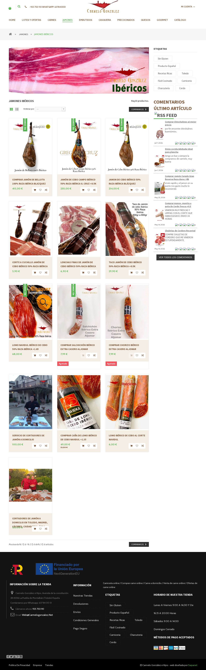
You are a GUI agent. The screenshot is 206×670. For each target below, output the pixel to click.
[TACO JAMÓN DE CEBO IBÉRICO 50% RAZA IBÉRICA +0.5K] (127, 229)
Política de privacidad (19, 665)
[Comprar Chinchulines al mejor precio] (159, 134)
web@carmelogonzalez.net (37, 614)
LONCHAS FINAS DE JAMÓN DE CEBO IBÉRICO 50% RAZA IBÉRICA (78, 264)
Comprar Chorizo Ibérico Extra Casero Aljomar (124, 347)
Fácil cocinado (117, 627)
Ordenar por (28, 109)
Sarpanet (192, 665)
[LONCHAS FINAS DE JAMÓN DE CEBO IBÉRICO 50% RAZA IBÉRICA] (78, 229)
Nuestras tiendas (83, 595)
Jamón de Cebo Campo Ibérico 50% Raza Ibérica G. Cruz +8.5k (78, 181)
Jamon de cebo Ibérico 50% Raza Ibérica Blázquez (125, 181)
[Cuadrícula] (11, 109)
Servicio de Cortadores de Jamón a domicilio (28, 437)
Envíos (77, 612)
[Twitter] (11, 656)
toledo (138, 620)
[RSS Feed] (165, 115)
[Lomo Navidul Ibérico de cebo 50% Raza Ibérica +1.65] (30, 312)
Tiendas (49, 665)
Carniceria (115, 634)
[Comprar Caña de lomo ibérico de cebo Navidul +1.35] (78, 402)
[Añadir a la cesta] (35, 190)
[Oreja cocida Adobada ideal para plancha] (159, 161)
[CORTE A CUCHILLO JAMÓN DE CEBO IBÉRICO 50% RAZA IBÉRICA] (30, 229)
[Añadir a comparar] (46, 190)
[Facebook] (8, 656)
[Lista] (16, 109)
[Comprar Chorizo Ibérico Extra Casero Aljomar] (127, 312)
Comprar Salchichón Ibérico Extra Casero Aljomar (78, 347)
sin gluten (115, 605)
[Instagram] (21, 656)
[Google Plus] (17, 656)
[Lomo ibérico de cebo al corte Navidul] (127, 402)
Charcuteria (136, 634)
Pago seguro (80, 628)
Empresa (37, 665)
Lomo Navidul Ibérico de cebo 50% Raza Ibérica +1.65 (29, 347)
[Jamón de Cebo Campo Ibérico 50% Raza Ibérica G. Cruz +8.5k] (78, 146)
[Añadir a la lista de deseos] (40, 190)
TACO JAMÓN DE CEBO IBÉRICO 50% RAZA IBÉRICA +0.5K (125, 264)
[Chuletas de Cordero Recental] (159, 240)
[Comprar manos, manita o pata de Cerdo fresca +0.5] (159, 215)
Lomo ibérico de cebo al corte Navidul (127, 437)
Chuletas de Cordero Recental (180, 230)
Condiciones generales (86, 620)
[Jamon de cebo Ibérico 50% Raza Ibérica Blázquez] (127, 146)
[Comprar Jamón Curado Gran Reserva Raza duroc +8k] (159, 188)
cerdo (113, 642)
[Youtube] (14, 656)
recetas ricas (117, 620)
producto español (119, 612)
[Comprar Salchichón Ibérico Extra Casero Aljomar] (78, 312)
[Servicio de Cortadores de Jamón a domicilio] (30, 402)
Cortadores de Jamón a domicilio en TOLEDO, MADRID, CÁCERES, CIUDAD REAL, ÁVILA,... (30, 521)
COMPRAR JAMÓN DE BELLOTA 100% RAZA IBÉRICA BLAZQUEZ (29, 181)
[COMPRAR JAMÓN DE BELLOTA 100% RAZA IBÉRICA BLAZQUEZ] (30, 146)
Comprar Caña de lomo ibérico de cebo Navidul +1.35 (79, 437)
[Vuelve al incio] (10, 34)
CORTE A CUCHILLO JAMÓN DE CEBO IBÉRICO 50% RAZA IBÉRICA (30, 264)
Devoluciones (80, 603)
